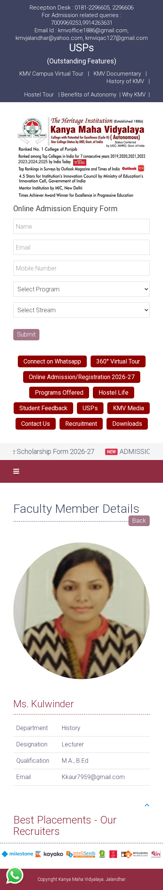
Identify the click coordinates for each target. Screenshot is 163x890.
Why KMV (135, 94)
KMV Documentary (117, 73)
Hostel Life (114, 392)
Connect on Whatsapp (52, 361)
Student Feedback (43, 408)
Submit (26, 334)
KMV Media (128, 408)
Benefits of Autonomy (90, 94)
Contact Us (35, 423)
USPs (81, 53)
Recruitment (81, 423)
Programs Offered (59, 392)
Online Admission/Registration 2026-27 (82, 377)
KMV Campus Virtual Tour (51, 73)
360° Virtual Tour (118, 361)
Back (139, 520)
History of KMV (125, 81)
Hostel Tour (39, 94)
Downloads (127, 423)
